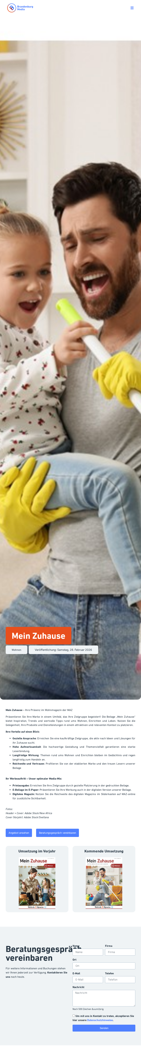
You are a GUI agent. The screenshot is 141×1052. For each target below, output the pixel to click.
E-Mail (76, 973)
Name (76, 946)
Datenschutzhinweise (100, 1020)
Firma (108, 946)
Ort (74, 959)
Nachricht (78, 987)
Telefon (109, 973)
